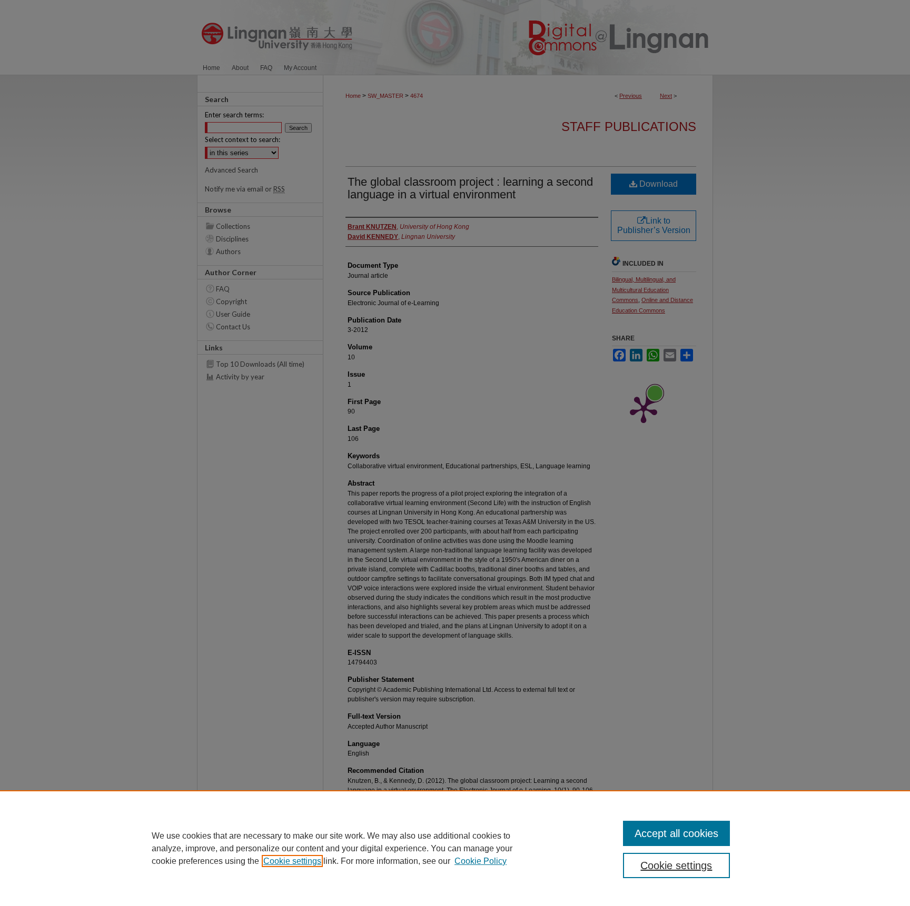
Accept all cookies (676, 833)
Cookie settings (292, 861)
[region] (455, 848)
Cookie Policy (480, 861)
